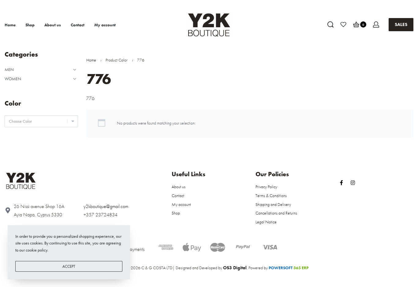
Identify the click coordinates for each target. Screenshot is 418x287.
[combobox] (41, 121)
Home (91, 60)
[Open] (343, 24)
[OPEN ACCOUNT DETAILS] (376, 24)
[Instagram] (352, 182)
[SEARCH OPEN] (330, 24)
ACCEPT (68, 266)
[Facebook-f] (341, 182)
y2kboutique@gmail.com (106, 206)
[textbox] (41, 121)
